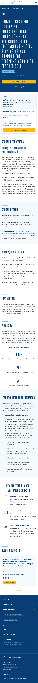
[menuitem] (19, 599)
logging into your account (23, 125)
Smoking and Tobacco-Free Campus (11, 667)
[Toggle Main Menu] (2, 2)
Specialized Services (10, 620)
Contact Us (7, 639)
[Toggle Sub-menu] (34, 604)
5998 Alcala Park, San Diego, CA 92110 (14, 642)
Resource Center (9, 634)
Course (4, 14)
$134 (6, 578)
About (5, 625)
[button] (17, 590)
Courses (6, 599)
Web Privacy (5, 662)
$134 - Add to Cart (20, 130)
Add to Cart (19, 81)
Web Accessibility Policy (8, 664)
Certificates (7, 604)
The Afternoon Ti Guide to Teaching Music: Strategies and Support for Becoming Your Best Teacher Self (18, 233)
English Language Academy (13, 615)
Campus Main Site (7, 669)
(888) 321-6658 (17, 644)
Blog (4, 630)
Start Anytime (6, 572)
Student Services (9, 610)
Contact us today (16, 343)
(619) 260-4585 (7, 644)
